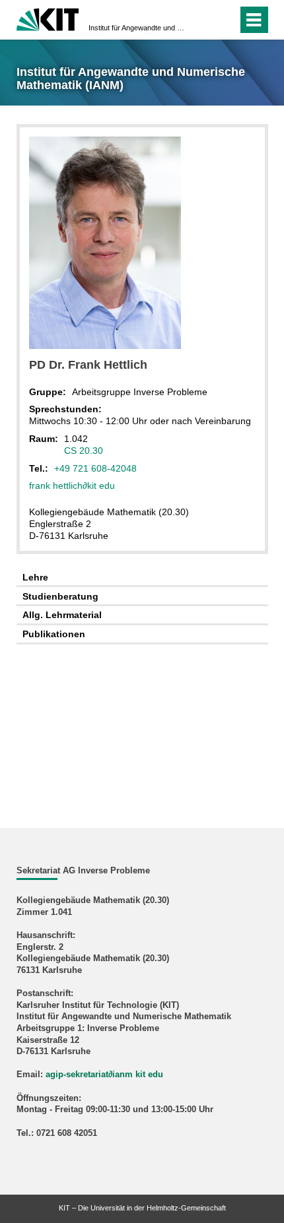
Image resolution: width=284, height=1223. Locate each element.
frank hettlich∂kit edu (72, 485)
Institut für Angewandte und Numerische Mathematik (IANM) (138, 28)
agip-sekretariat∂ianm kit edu (104, 1074)
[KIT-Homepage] (48, 18)
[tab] (142, 577)
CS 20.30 (83, 450)
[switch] (204, 20)
